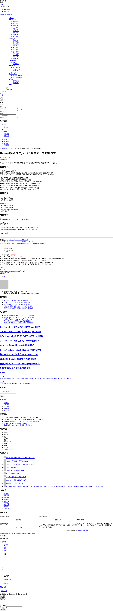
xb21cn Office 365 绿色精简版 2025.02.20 (16, 423)
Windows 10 (16, 69)
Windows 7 (16, 70)
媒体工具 (16, 25)
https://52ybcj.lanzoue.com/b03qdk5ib (17, 240)
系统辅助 (16, 32)
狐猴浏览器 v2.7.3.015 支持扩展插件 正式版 (17, 425)
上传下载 (16, 31)
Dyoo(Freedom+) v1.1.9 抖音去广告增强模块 (17, 321)
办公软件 (16, 21)
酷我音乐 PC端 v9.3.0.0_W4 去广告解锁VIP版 (18, 319)
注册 (1, 4)
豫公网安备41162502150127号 (10, 533)
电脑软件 (6, 139)
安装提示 (6, 408)
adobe (5, 131)
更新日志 (6, 404)
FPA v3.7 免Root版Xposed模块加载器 (17, 345)
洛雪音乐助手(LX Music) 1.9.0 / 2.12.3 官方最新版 (19, 315)
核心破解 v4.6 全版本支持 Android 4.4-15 (19, 354)
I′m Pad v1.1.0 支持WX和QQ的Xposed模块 (16, 300)
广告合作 (6, 505)
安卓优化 (16, 42)
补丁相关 (16, 36)
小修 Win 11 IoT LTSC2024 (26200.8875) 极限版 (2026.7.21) (21, 419)
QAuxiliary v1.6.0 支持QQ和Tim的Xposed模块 (17, 304)
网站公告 (3, 587)
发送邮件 (3, 610)
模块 (5, 276)
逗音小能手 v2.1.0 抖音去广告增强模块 (18, 359)
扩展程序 (16, 64)
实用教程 (16, 83)
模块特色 (6, 403)
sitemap (80, 530)
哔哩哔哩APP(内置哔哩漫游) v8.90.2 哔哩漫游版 (18, 308)
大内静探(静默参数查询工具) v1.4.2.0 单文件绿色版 (19, 421)
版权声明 (6, 497)
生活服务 (16, 55)
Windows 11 (16, 67)
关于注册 (6, 508)
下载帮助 (6, 503)
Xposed (15, 62)
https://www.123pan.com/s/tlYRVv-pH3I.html (20, 242)
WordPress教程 (17, 75)
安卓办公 (16, 40)
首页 (1, 148)
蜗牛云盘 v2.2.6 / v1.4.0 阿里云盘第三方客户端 (18, 323)
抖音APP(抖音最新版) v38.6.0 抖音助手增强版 (18, 306)
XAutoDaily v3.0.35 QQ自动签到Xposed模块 (17, 302)
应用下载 (6, 410)
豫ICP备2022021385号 (28, 533)
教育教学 (16, 47)
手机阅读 (16, 45)
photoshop (6, 127)
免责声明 (6, 495)
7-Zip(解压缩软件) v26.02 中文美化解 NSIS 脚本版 (19, 417)
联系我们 (6, 507)
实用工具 (16, 34)
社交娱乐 (16, 27)
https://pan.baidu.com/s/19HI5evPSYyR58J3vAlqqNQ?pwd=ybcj (25, 243)
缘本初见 (11, 291)
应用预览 (6, 406)
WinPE (15, 72)
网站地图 (85, 530)
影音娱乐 (16, 44)
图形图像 (16, 23)
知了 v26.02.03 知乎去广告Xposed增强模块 (19, 341)
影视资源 (16, 81)
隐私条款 (6, 499)
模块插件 (5, 148)
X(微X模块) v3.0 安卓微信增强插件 (16, 368)
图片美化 (16, 53)
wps (5, 124)
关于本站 (6, 494)
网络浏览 (16, 29)
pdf (4, 129)
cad (4, 126)
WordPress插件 (17, 77)
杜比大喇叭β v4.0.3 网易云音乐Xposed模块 (20, 363)
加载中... (4, 373)
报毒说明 (6, 501)
